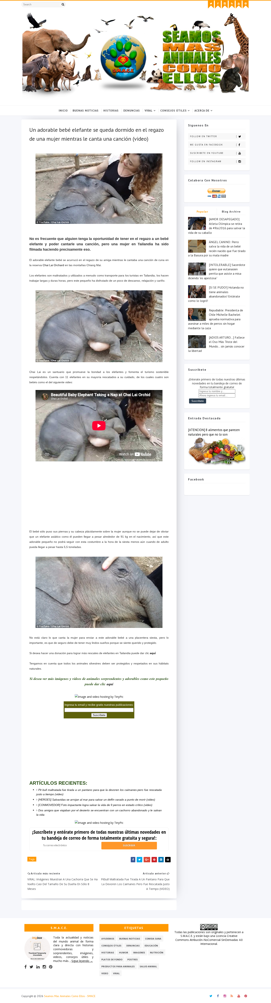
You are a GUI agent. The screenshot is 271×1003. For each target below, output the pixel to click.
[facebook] (218, 5)
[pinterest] (246, 5)
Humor (123, 952)
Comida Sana (153, 938)
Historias (111, 110)
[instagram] (225, 5)
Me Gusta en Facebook (206, 144)
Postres (132, 959)
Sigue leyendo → (82, 961)
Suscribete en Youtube (207, 153)
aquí (153, 653)
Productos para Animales (118, 966)
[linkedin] (38, 967)
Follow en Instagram (205, 161)
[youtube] (239, 5)
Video (104, 973)
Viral (149, 110)
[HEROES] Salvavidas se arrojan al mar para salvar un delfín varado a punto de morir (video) (96, 799)
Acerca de (201, 110)
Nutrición (156, 952)
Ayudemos (107, 938)
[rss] (232, 5)
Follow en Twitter (203, 136)
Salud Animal (148, 966)
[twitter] (211, 5)
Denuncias (131, 110)
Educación (151, 945)
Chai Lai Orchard (53, 265)
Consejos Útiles (173, 110)
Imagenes (139, 952)
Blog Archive (231, 211)
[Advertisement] (99, 491)
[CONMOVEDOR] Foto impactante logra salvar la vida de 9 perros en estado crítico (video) (95, 805)
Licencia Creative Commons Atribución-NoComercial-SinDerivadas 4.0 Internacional (209, 939)
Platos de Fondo (111, 959)
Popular (202, 211)
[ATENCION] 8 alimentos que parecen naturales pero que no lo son (214, 432)
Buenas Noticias (86, 110)
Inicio (63, 110)
